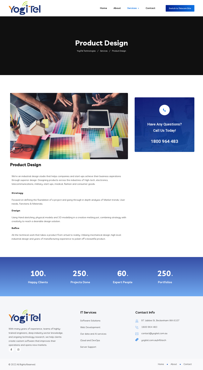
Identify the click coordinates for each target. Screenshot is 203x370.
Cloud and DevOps (90, 340)
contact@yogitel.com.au (154, 333)
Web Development (90, 327)
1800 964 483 (149, 326)
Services (132, 8)
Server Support (88, 346)
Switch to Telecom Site (180, 8)
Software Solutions (90, 320)
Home (103, 8)
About (117, 8)
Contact (150, 8)
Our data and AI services (93, 333)
